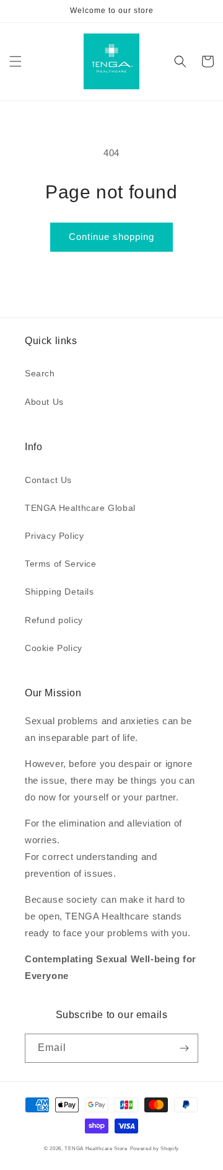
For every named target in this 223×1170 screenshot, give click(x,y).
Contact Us (48, 480)
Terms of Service (61, 564)
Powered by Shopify (155, 1148)
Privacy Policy (54, 536)
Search (40, 373)
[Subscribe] (184, 1048)
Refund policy (54, 620)
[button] (15, 61)
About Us (44, 402)
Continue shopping (111, 236)
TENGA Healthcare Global (80, 508)
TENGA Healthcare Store (95, 1148)
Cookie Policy (53, 648)
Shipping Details (59, 591)
